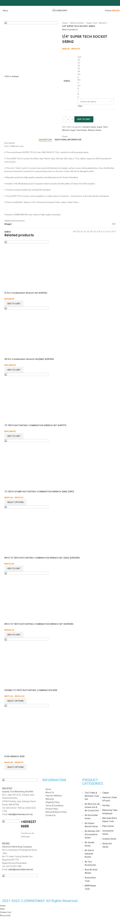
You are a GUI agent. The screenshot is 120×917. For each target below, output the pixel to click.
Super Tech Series (78, 130)
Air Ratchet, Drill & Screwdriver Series (92, 834)
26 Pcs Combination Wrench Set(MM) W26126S (29, 359)
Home (65, 23)
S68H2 (67, 81)
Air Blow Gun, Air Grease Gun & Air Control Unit (92, 807)
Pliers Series (108, 826)
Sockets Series (89, 127)
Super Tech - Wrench (97, 23)
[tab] (45, 139)
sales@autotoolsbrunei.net (20, 869)
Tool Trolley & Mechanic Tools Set (92, 796)
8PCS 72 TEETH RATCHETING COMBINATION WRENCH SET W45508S (38, 624)
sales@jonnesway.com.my (20, 814)
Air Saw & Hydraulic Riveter (89, 853)
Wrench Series (77, 23)
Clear (80, 106)
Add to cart (83, 119)
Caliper (105, 793)
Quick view (8, 288)
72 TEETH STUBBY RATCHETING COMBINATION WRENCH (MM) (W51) (39, 491)
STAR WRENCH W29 (14, 756)
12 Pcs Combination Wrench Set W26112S (25, 292)
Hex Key (106, 805)
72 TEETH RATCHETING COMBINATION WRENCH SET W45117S (35, 425)
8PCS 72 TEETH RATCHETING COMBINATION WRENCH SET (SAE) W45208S (42, 557)
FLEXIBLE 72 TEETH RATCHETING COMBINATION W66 (30, 690)
